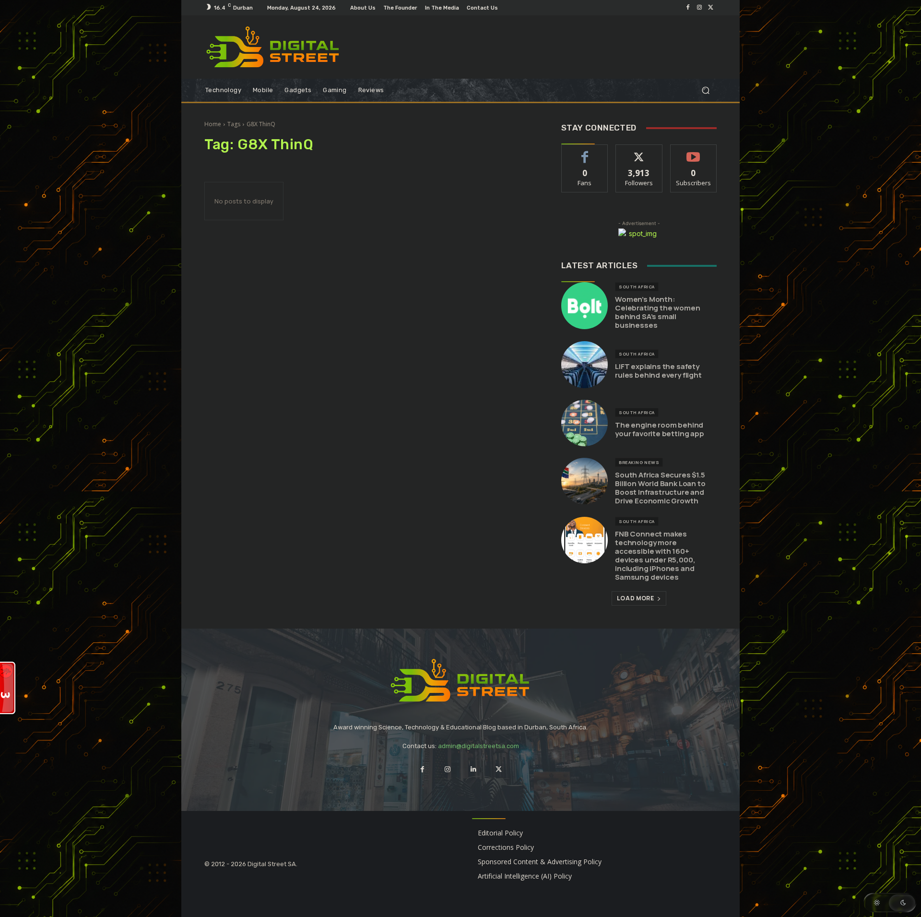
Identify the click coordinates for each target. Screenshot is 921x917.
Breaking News (639, 462)
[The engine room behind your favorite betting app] (584, 423)
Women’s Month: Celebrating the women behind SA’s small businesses (657, 312)
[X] (711, 7)
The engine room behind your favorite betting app (659, 429)
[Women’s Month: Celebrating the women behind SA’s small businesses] (584, 305)
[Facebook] (688, 7)
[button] (705, 90)
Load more (635, 598)
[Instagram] (699, 7)
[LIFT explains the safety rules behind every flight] (584, 364)
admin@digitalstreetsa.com (478, 746)
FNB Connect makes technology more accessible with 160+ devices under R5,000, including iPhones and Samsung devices (655, 555)
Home (212, 124)
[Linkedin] (473, 769)
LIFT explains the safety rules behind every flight (658, 370)
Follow (639, 151)
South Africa (636, 287)
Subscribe (693, 151)
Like (584, 151)
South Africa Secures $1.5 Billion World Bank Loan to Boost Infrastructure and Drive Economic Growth (660, 488)
